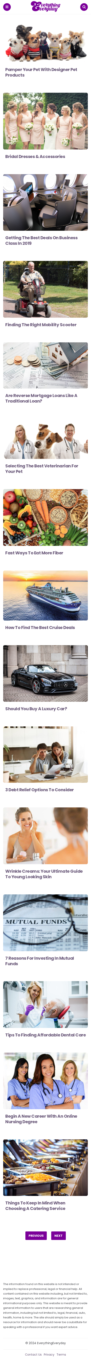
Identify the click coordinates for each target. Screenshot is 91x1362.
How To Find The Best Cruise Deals (40, 627)
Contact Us (33, 1354)
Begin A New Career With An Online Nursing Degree (41, 1119)
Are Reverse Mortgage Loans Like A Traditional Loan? (41, 398)
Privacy (49, 1354)
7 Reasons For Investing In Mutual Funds (39, 961)
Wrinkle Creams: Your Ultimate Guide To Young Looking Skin (44, 874)
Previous (36, 1236)
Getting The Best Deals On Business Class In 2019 (41, 240)
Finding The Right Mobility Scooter (40, 325)
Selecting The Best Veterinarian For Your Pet (41, 468)
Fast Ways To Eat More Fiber (34, 553)
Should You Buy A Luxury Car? (36, 709)
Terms (61, 1354)
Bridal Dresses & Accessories (35, 156)
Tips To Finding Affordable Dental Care (45, 1035)
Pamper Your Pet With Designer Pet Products (41, 72)
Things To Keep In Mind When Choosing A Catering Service (35, 1205)
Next (58, 1236)
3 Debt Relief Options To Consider (39, 790)
